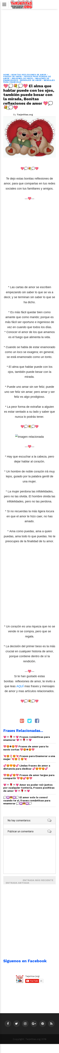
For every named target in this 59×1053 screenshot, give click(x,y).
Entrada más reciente (38, 880)
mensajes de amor (31, 80)
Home (6, 75)
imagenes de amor (22, 78)
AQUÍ (20, 686)
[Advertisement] (29, 39)
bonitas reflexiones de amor (28, 75)
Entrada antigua (17, 882)
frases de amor (12, 77)
